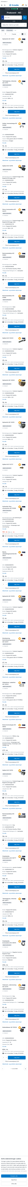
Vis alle (4, 58)
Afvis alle (14, 1183)
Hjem (3, 30)
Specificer (14, 1179)
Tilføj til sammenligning (12, 73)
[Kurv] (26, 5)
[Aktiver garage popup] (23, 5)
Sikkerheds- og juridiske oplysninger (12, 75)
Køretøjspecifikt (7, 42)
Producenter (10, 30)
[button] (4, 1)
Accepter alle (14, 1176)
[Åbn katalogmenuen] (1, 5)
